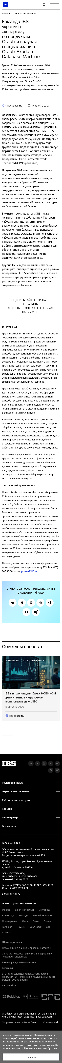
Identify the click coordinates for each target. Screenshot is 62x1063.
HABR (25, 312)
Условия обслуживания (15, 979)
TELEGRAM (46, 308)
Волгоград (8, 915)
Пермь (47, 921)
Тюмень (21, 926)
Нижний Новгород (43, 915)
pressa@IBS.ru (29, 571)
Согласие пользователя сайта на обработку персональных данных (27, 955)
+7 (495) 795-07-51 (43, 885)
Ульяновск (35, 926)
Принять (30, 1057)
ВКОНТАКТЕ (31, 308)
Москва (6, 909)
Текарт (35, 1022)
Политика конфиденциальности (36, 976)
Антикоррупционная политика (19, 962)
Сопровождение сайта (14, 1022)
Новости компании (25, 13)
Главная (6, 13)
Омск (25, 921)
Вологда (23, 915)
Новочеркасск (10, 921)
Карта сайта (9, 985)
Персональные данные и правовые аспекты (26, 947)
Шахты (6, 932)
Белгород (44, 909)
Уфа (48, 926)
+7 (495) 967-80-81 (18, 888)
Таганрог (7, 926)
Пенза (36, 921)
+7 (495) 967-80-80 (36, 5)
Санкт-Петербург (24, 909)
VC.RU (35, 312)
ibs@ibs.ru (15, 893)
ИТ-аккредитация (12, 942)
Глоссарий (8, 968)
